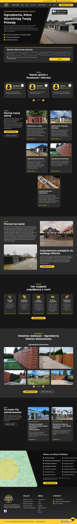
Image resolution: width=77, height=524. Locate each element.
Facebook (32, 77)
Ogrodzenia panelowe (27, 503)
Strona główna (15, 4)
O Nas (22, 4)
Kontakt (55, 4)
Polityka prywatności (40, 521)
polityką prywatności (11, 58)
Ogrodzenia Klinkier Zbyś (17, 521)
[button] (34, 100)
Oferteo (46, 77)
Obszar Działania (42, 4)
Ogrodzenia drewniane (28, 505)
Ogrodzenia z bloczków (28, 501)
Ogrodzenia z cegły (27, 499)
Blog (50, 4)
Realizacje (33, 4)
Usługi (26, 4)
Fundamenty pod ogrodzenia (29, 507)
